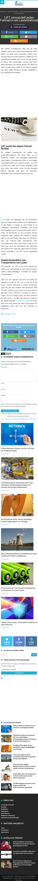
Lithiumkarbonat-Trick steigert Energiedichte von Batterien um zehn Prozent (18, 589)
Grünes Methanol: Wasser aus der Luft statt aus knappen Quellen (17, 449)
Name (3, 383)
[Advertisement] (19, 96)
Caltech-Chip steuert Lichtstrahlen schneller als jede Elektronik (19, 623)
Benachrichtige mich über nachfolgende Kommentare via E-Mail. (20, 413)
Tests (2, 828)
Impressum (4, 811)
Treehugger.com (8, 314)
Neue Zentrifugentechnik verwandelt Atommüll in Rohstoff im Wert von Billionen (18, 555)
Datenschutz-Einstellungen (10, 818)
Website (3, 395)
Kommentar (4, 367)
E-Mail (3, 389)
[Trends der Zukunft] (19, 3)
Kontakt (3, 807)
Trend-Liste (5, 830)
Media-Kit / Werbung (8, 815)
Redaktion (4, 809)
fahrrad (8, 353)
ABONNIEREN (19, 673)
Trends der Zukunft (7, 805)
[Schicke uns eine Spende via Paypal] (10, 348)
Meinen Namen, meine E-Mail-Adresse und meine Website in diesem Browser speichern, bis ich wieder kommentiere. (19, 405)
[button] (9, 32)
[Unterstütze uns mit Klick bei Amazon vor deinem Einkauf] (28, 348)
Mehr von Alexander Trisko (18, 416)
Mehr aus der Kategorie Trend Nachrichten (18, 419)
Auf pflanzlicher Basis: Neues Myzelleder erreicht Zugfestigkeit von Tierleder (16, 520)
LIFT (2, 220)
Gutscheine (5, 832)
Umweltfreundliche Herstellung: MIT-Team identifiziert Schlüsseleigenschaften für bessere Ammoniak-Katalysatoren (17, 485)
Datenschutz (5, 813)
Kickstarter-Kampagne (23, 301)
